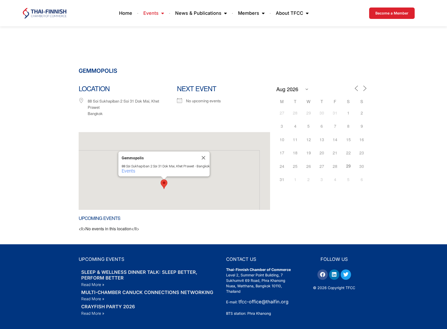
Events (151, 13)
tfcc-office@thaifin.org (263, 301)
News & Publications (198, 13)
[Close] (203, 158)
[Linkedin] (334, 274)
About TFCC (289, 13)
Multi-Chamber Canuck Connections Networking (147, 292)
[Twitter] (346, 274)
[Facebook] (322, 274)
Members (248, 13)
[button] (164, 184)
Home (125, 13)
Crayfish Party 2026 (108, 306)
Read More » (92, 284)
